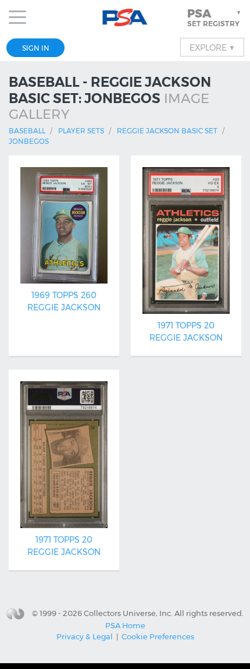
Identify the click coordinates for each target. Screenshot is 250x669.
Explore (212, 47)
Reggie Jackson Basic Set (167, 130)
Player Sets (81, 130)
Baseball (27, 130)
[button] (215, 17)
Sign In (35, 48)
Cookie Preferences (158, 636)
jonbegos (29, 141)
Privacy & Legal (84, 636)
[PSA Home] (125, 18)
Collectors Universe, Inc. (128, 613)
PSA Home (125, 625)
